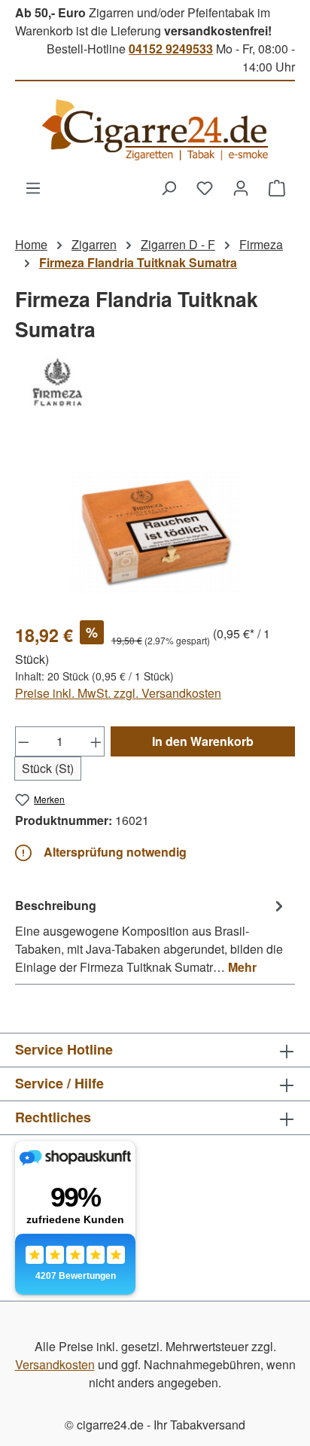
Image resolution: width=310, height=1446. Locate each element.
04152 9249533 (171, 48)
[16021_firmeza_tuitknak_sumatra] (154, 523)
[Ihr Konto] (241, 187)
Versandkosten (55, 1364)
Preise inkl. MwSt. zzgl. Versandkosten (118, 693)
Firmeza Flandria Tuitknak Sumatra (138, 262)
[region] (155, 523)
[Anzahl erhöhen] (96, 741)
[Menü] (33, 187)
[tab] (151, 935)
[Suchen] (168, 187)
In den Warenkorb (203, 741)
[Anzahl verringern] (23, 741)
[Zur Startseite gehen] (155, 129)
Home (31, 244)
